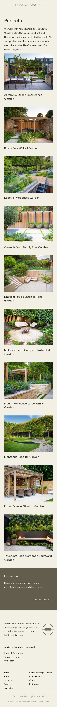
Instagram (34, 684)
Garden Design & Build (40, 672)
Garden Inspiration (8, 686)
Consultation (35, 676)
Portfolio (7, 680)
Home (6, 672)
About (6, 676)
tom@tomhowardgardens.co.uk (19, 647)
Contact (33, 680)
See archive (41, 599)
